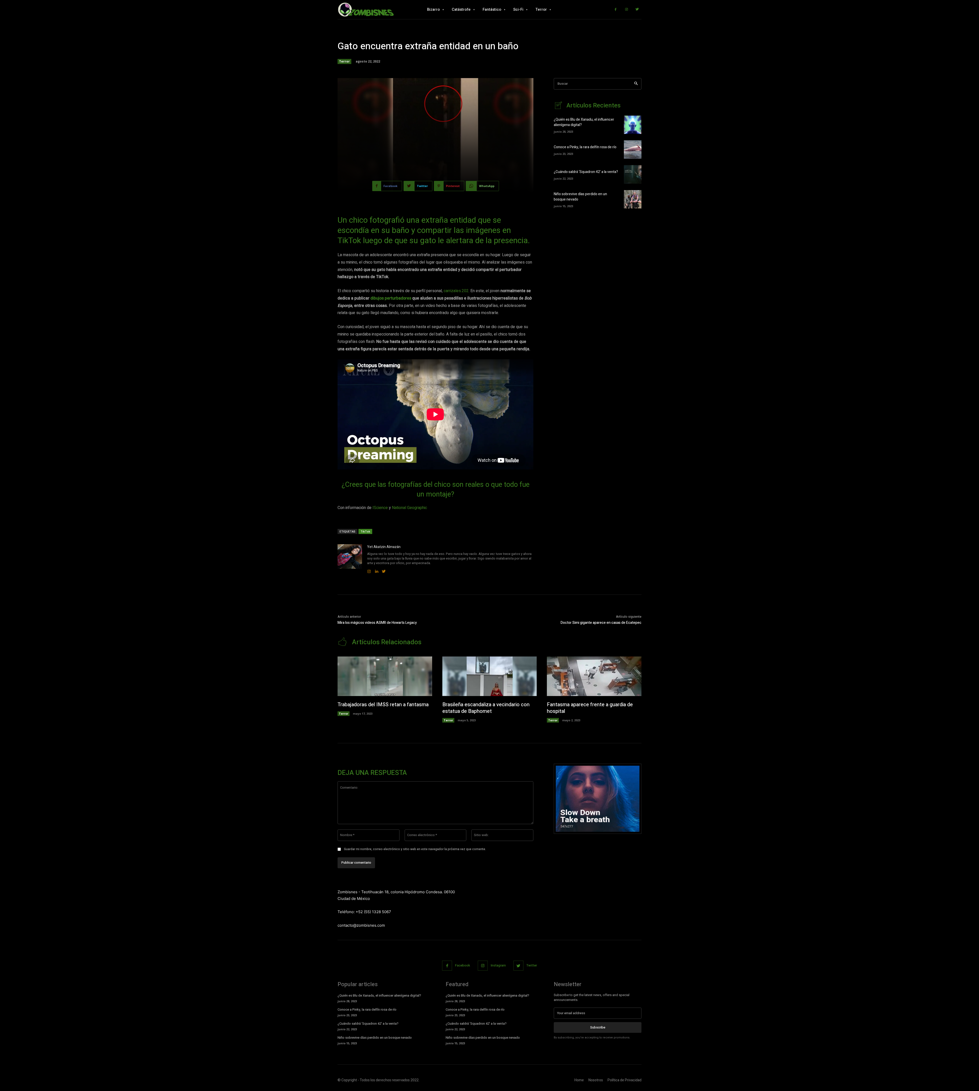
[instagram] (369, 570)
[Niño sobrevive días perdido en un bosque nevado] (632, 199)
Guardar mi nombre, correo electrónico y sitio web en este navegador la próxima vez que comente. (415, 849)
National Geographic (409, 508)
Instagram (498, 965)
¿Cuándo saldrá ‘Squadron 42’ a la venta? (586, 172)
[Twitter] (637, 9)
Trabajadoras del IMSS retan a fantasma (383, 704)
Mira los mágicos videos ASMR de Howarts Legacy (377, 622)
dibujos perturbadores (390, 298)
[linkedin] (376, 570)
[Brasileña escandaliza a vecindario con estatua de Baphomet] (489, 676)
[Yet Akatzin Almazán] (350, 559)
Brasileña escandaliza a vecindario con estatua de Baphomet (486, 708)
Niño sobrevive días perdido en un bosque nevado (375, 1037)
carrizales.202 (456, 291)
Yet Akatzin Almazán (384, 547)
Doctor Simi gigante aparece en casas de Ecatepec (601, 622)
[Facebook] (615, 9)
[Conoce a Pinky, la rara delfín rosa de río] (632, 149)
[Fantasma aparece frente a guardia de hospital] (594, 676)
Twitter (531, 965)
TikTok (365, 531)
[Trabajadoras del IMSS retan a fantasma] (385, 676)
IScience (380, 508)
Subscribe (597, 1027)
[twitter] (384, 570)
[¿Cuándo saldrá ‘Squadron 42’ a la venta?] (632, 174)
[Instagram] (626, 9)
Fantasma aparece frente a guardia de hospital (590, 708)
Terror (344, 61)
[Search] (635, 84)
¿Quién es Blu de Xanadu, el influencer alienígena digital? (379, 995)
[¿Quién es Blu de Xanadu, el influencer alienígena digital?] (632, 125)
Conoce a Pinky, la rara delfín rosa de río (585, 147)
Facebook (462, 965)
